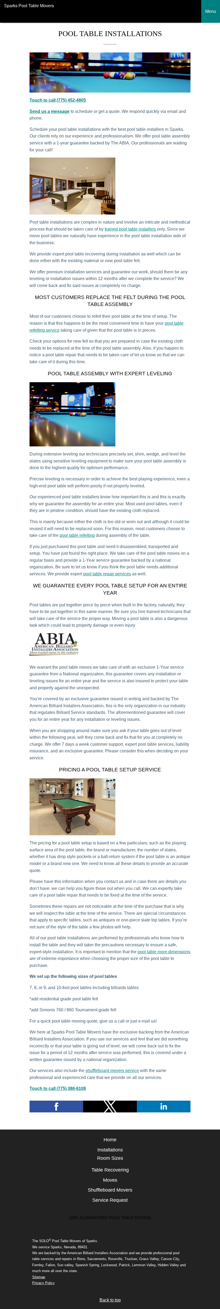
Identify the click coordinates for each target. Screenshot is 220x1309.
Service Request (110, 1200)
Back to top (110, 1300)
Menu (210, 11)
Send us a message (49, 111)
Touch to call (43, 100)
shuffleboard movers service (112, 1070)
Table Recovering (110, 1170)
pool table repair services (107, 574)
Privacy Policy (43, 1283)
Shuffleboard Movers (110, 1190)
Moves (110, 1180)
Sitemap (38, 1277)
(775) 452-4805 (71, 100)
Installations (110, 1150)
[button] (56, 1106)
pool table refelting (77, 535)
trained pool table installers (130, 229)
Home (110, 1139)
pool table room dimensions (164, 952)
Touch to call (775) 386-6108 (58, 1088)
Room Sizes (110, 1158)
